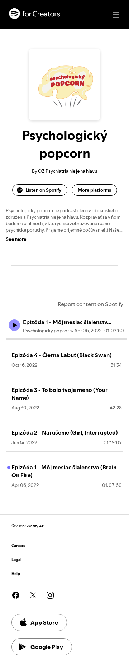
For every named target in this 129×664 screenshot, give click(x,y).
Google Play (46, 647)
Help (15, 574)
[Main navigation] (116, 14)
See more (16, 239)
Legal (16, 560)
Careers (18, 546)
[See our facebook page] (15, 595)
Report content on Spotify (90, 304)
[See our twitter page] (33, 595)
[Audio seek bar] (66, 339)
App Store (44, 622)
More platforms (94, 190)
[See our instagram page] (50, 595)
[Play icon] (14, 325)
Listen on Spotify (43, 190)
